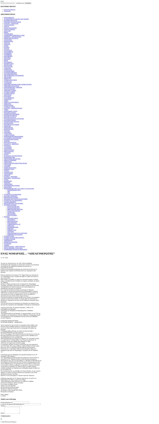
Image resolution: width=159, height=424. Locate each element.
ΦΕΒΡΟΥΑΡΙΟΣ (8, 41)
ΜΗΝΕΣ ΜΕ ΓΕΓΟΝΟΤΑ (11, 38)
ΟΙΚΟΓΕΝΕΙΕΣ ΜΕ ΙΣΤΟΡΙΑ (12, 159)
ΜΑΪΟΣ (6, 46)
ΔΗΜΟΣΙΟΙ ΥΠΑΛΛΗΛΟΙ (14, 234)
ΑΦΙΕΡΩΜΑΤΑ (8, 240)
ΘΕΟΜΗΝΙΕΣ (8, 181)
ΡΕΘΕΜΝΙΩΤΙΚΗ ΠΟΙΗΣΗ (12, 185)
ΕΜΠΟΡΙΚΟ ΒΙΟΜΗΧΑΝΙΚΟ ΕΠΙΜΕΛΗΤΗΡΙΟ (18, 84)
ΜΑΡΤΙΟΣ (7, 43)
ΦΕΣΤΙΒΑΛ (7, 145)
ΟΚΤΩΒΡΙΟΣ (8, 53)
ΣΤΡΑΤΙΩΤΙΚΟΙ (8, 34)
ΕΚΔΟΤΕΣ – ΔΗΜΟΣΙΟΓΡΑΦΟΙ (13, 108)
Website (3, 406)
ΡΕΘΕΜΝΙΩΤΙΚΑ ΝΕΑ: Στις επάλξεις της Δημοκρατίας (19, 188)
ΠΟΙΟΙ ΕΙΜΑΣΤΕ (9, 17)
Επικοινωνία (7, 11)
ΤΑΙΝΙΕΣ (6, 245)
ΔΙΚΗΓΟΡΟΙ (7, 78)
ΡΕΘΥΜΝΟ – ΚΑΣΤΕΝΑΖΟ (12, 178)
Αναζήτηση (28, 3)
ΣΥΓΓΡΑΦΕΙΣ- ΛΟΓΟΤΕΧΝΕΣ (12, 138)
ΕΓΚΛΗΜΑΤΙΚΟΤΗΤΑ (10, 74)
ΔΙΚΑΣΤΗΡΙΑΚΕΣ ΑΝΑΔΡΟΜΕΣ (13, 203)
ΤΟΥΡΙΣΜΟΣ (8, 83)
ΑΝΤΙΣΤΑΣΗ (11, 212)
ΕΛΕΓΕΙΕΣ (7, 166)
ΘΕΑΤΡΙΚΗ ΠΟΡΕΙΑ (10, 120)
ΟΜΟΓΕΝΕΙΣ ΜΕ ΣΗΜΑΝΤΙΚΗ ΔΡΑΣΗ (15, 163)
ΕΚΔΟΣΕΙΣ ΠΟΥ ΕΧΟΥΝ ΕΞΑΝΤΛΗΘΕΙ (15, 199)
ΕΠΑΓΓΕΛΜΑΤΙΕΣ (9, 89)
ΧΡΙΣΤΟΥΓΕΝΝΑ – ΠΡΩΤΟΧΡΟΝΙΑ (14, 246)
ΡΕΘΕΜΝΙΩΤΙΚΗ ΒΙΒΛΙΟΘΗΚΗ (13, 136)
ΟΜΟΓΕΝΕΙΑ (8, 162)
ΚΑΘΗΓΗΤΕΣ (8, 69)
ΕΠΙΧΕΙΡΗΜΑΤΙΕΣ (12, 227)
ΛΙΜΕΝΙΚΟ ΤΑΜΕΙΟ (10, 90)
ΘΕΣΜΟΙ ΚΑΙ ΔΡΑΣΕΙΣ (10, 242)
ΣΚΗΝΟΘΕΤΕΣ (8, 127)
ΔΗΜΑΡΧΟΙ (7, 104)
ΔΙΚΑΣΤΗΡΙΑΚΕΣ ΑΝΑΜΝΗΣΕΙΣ (14, 75)
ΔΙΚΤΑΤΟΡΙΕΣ (11, 214)
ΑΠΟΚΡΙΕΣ (7, 153)
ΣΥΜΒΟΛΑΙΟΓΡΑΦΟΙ (10, 80)
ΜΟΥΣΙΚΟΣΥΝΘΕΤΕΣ (10, 115)
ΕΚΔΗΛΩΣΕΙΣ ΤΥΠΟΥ (10, 111)
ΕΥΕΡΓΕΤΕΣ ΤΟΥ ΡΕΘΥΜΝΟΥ (13, 200)
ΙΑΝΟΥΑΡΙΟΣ (8, 40)
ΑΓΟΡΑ (6, 179)
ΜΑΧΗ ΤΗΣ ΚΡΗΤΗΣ (10, 28)
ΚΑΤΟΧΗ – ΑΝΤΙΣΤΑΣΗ (11, 23)
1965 (8, 193)
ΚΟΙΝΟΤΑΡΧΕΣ (8, 105)
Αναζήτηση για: (20, 3)
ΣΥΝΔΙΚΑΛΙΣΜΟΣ (9, 92)
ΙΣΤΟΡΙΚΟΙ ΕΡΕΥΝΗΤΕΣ (11, 139)
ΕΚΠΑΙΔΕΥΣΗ (8, 66)
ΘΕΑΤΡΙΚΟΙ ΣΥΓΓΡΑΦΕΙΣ (11, 124)
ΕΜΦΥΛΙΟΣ (10, 225)
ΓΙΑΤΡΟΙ (6, 170)
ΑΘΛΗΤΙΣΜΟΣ (8, 173)
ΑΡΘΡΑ (6, 109)
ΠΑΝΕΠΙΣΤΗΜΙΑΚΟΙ (10, 72)
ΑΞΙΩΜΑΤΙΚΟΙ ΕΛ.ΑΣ (13, 224)
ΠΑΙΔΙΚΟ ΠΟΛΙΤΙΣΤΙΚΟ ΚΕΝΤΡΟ (14, 237)
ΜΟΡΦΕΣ (6, 217)
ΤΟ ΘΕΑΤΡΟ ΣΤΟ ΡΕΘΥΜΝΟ (12, 194)
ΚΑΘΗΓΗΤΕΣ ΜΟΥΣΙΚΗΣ (11, 114)
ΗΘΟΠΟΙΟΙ (7, 126)
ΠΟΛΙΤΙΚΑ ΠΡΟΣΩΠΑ (10, 196)
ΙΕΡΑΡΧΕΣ (7, 59)
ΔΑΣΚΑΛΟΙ (7, 68)
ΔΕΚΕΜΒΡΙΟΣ (8, 56)
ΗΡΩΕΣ (6, 32)
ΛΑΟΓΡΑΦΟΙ (8, 148)
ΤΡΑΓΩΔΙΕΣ (7, 164)
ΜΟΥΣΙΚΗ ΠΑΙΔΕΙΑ (10, 112)
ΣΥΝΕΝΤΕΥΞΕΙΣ (9, 236)
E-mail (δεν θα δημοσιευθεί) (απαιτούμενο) (12, 404)
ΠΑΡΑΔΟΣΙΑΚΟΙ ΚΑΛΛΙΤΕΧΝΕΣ (14, 118)
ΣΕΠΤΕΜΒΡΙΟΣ (8, 51)
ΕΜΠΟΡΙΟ (7, 182)
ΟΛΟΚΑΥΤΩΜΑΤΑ (9, 29)
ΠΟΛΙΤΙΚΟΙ (7, 96)
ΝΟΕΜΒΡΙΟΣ (8, 54)
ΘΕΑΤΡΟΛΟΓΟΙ (8, 123)
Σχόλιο (2, 413)
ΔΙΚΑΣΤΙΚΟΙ (8, 77)
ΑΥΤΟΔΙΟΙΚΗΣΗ (9, 98)
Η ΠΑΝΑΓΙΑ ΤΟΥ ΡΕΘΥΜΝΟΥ (13, 156)
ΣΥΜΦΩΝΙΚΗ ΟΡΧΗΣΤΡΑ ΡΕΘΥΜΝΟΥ (15, 249)
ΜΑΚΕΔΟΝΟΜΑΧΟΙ (13, 208)
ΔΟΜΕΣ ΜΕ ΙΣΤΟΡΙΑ (10, 167)
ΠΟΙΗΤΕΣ (7, 141)
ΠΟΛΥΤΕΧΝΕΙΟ (12, 215)
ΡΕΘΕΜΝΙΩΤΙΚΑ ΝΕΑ (14, 190)
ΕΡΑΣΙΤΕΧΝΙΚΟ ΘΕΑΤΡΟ (11, 121)
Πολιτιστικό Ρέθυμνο (9, 9)
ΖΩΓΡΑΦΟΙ (7, 132)
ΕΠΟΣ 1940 (7, 31)
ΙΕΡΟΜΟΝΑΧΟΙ (8, 63)
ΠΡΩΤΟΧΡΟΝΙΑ (9, 151)
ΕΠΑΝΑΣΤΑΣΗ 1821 (13, 206)
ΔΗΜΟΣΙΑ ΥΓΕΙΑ (9, 169)
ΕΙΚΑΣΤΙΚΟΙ (8, 187)
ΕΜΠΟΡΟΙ (10, 228)
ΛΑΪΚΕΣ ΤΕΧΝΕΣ (9, 135)
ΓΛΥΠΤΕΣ (7, 130)
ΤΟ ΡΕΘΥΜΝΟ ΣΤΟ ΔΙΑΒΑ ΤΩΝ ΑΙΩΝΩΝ (16, 19)
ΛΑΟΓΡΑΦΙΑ (8, 147)
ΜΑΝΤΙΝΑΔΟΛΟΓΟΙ (10, 142)
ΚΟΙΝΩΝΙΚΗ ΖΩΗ (9, 157)
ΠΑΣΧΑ (6, 154)
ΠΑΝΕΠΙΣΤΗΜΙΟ (9, 71)
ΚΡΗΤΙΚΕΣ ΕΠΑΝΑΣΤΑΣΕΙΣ (12, 22)
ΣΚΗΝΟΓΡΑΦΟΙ (8, 129)
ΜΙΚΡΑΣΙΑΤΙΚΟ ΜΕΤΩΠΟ (15, 209)
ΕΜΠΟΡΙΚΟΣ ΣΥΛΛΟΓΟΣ (11, 86)
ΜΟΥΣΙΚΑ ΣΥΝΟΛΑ (10, 117)
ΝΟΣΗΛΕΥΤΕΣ (8, 172)
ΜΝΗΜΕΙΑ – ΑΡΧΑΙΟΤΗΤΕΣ (12, 37)
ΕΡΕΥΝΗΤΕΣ (11, 220)
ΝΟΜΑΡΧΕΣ (7, 99)
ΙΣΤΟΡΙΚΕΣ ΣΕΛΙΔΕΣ (10, 205)
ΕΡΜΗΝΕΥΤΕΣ (11, 230)
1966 (8, 191)
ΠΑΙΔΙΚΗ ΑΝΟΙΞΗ (9, 239)
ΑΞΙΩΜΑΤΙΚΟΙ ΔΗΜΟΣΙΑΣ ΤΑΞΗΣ (14, 35)
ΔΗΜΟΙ (6, 101)
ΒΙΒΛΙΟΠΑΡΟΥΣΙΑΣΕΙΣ (11, 197)
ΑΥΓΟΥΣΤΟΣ (8, 50)
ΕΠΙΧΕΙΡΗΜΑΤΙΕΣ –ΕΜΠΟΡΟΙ (13, 87)
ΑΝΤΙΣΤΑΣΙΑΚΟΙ (9, 25)
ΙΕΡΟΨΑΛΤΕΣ (8, 65)
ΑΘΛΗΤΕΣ (7, 175)
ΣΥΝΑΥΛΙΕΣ (7, 243)
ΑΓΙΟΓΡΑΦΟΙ (8, 133)
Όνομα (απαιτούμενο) (6, 402)
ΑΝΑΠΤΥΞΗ (8, 81)
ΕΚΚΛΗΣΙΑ (7, 57)
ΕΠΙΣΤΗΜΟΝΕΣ (12, 222)
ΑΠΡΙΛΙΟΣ (7, 44)
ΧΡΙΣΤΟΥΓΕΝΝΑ (9, 150)
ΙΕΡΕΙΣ (6, 60)
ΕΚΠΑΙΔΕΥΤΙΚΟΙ (12, 218)
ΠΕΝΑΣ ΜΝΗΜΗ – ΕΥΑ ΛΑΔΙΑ (13, 248)
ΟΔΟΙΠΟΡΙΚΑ (8, 184)
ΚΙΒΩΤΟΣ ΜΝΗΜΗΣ (10, 160)
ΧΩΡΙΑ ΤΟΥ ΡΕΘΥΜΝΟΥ (11, 102)
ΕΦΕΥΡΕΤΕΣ (8, 95)
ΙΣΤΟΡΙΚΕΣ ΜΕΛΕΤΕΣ (10, 20)
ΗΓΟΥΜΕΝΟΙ (8, 62)
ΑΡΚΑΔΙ (6, 26)
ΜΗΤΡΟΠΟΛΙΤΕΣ (12, 221)
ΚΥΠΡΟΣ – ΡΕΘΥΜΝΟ (10, 176)
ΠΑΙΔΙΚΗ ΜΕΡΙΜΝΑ (10, 202)
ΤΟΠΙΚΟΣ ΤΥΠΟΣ (9, 106)
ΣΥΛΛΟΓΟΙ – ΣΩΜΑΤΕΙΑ (11, 144)
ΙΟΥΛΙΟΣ (6, 48)
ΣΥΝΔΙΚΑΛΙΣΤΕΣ (9, 93)
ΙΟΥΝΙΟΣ (6, 47)
